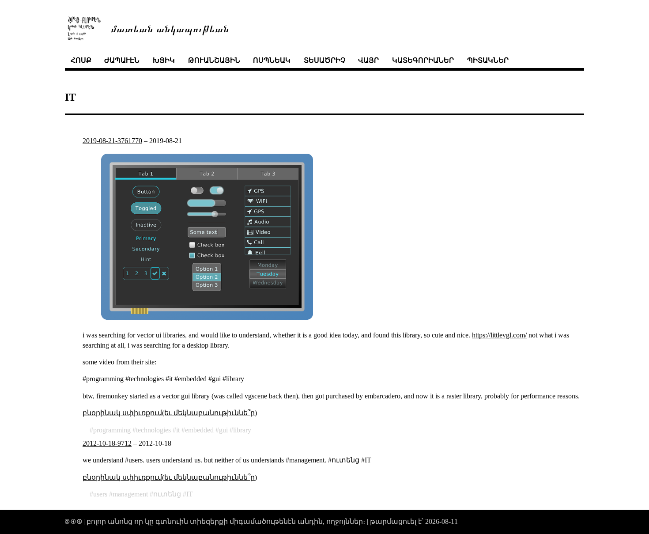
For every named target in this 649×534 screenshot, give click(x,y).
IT (189, 494)
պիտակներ (488, 60)
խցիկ (164, 60)
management (130, 494)
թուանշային (214, 60)
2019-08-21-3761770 (112, 140)
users (100, 494)
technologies (153, 430)
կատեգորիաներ (423, 60)
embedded (199, 430)
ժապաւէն (122, 60)
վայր (368, 60)
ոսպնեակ (272, 60)
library (242, 430)
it (178, 430)
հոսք (81, 60)
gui (223, 430)
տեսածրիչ (324, 60)
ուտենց (167, 494)
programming (112, 430)
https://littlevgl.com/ (499, 335)
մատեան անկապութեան (170, 28)
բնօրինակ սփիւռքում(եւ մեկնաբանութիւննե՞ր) (170, 413)
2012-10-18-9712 (107, 443)
